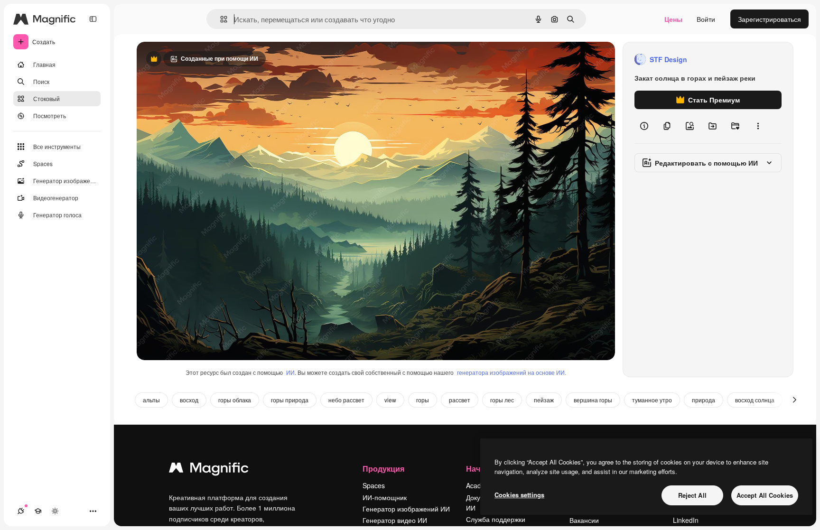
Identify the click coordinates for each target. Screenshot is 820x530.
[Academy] (38, 511)
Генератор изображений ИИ (406, 508)
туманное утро (652, 400)
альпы (151, 400)
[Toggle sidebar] (93, 19)
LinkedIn (686, 520)
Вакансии (584, 520)
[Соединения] (20, 511)
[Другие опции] (757, 126)
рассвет (459, 400)
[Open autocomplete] (220, 19)
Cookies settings (519, 494)
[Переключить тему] (55, 511)
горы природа (289, 400)
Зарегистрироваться (769, 19)
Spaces (374, 485)
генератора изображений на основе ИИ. (511, 372)
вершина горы (593, 400)
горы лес (502, 400)
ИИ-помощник (385, 497)
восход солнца (754, 400)
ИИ (290, 372)
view (390, 400)
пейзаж (544, 400)
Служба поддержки (495, 519)
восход (189, 400)
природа (703, 400)
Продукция (383, 468)
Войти (706, 19)
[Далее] (794, 400)
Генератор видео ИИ (395, 520)
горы (422, 400)
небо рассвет (346, 400)
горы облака (234, 400)
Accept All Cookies (764, 495)
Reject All (692, 495)
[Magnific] (209, 470)
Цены (673, 19)
